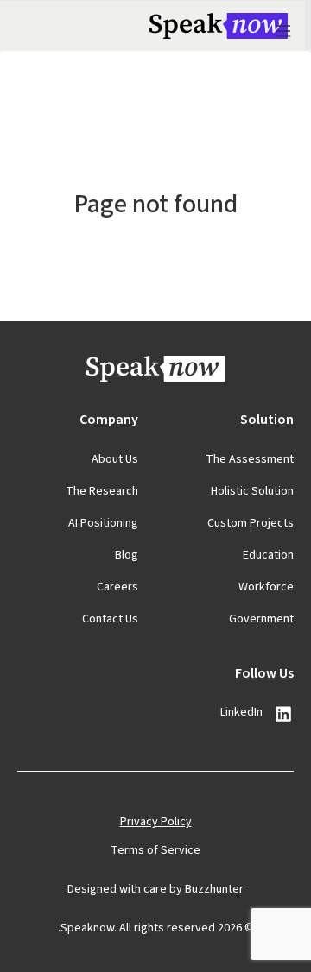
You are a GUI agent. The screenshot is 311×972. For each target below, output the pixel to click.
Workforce (266, 587)
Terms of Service (155, 850)
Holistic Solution (252, 491)
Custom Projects (250, 523)
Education (268, 555)
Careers (117, 587)
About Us (115, 459)
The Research (102, 491)
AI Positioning (103, 523)
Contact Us (110, 619)
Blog (126, 555)
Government (261, 619)
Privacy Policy (156, 821)
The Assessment (250, 459)
